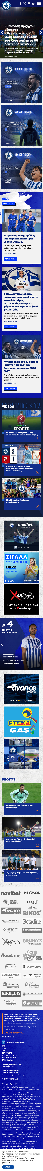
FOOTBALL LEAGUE (9, 1055)
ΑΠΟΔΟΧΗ (8, 1167)
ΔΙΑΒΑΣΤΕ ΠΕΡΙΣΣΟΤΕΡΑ (14, 1033)
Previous (2, 32)
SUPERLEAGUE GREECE (16, 1042)
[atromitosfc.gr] (6, 9)
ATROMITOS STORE (9, 1058)
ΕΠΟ (3, 1046)
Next (41, 32)
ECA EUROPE (7, 1053)
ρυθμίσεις (6, 1162)
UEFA (4, 1048)
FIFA (3, 1050)
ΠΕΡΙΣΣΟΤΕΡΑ (8, 203)
